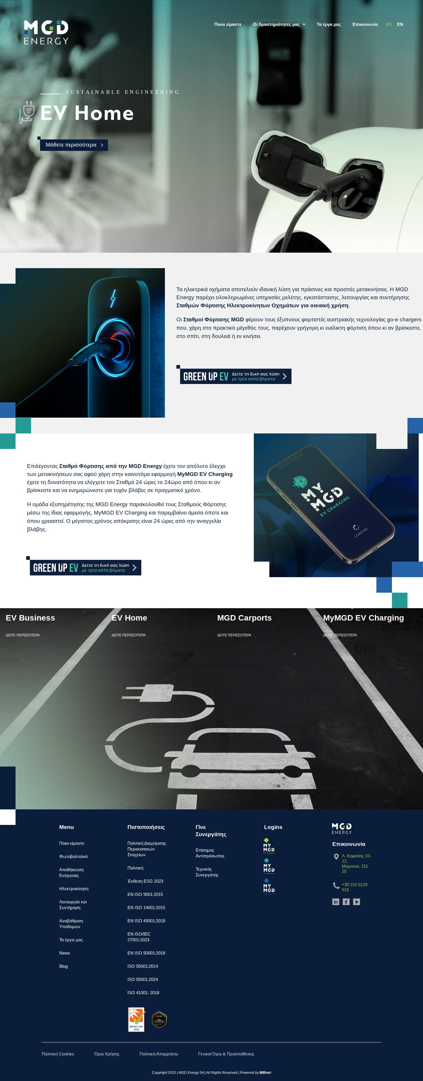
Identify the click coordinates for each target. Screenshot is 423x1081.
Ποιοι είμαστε (227, 24)
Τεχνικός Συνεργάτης (207, 872)
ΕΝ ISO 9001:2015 (145, 894)
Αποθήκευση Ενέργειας (71, 872)
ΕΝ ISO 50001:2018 (146, 953)
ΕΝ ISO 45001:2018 (146, 920)
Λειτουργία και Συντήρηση (73, 904)
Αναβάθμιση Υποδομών (71, 923)
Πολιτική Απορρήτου (159, 1053)
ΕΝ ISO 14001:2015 (146, 907)
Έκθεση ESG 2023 (145, 881)
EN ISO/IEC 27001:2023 (138, 937)
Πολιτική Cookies (58, 1053)
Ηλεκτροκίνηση (73, 888)
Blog (63, 966)
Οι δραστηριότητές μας (276, 24)
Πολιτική (135, 867)
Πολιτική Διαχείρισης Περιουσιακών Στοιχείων (146, 849)
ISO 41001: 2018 (143, 992)
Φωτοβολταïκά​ (73, 856)
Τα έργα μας (329, 24)
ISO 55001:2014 (142, 966)
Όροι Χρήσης (106, 1053)
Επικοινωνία (365, 24)
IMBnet (265, 1073)
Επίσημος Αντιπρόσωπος (210, 853)
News (64, 953)
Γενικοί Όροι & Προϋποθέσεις (226, 1053)
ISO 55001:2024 (142, 979)
